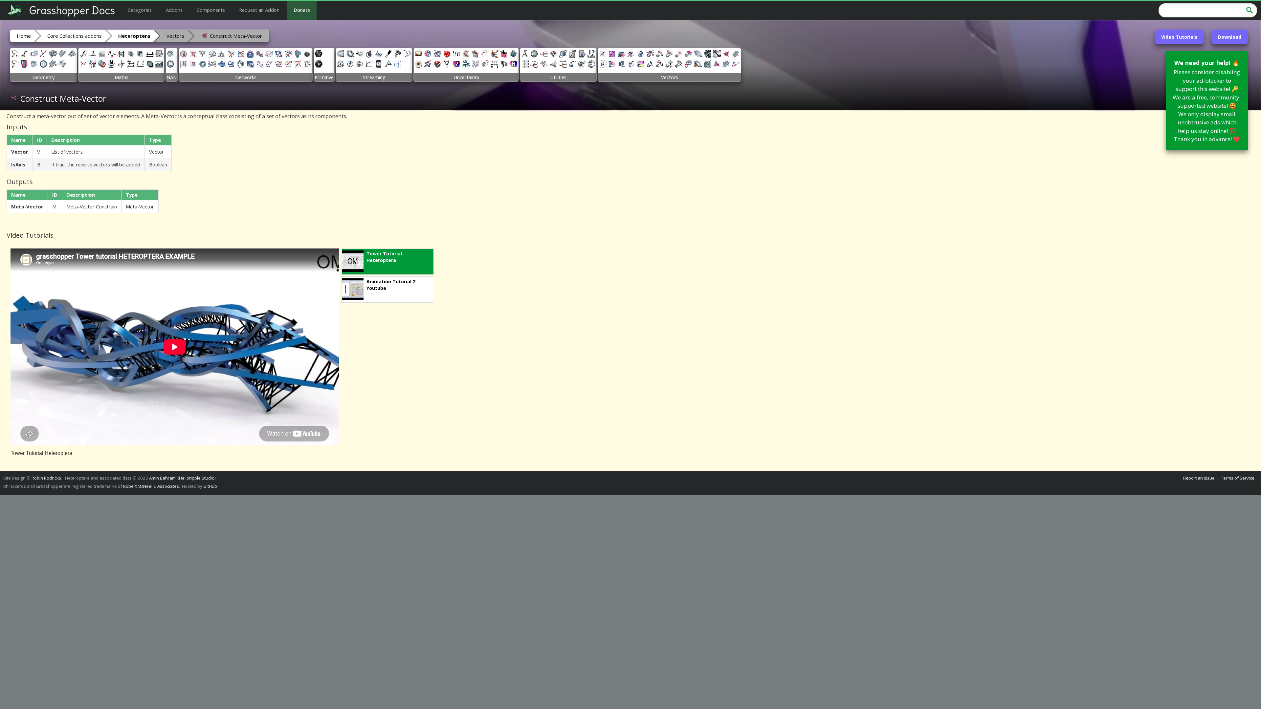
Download (1229, 37)
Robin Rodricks (46, 478)
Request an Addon (259, 10)
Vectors (175, 35)
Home (24, 35)
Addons (174, 10)
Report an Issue (1199, 478)
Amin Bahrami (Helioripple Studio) (182, 478)
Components (211, 10)
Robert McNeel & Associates (151, 486)
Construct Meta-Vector (235, 35)
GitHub (210, 486)
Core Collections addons (74, 35)
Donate (302, 10)
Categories (140, 10)
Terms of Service (1237, 478)
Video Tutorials (1179, 37)
